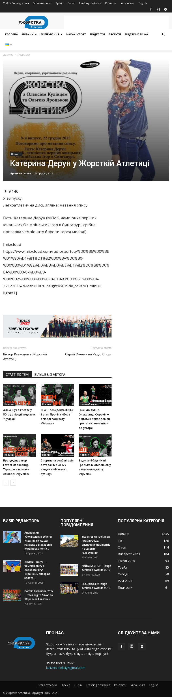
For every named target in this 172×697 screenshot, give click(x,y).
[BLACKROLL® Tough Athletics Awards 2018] (69, 588)
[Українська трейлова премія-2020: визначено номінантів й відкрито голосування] (69, 541)
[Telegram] (165, 9)
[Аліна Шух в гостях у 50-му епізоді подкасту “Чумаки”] (19, 395)
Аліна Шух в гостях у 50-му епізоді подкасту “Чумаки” (19, 414)
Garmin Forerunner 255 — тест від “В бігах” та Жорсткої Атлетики (38, 595)
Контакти (110, 3)
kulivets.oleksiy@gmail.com (65, 668)
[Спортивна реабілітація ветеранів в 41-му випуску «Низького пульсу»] (57, 445)
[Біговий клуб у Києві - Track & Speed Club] (57, 326)
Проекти (115, 34)
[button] (163, 34)
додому (8, 54)
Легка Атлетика (41, 3)
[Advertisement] (116, 22)
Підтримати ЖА (136, 34)
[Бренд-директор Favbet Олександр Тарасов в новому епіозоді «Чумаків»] (19, 445)
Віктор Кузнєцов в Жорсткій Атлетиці (25, 356)
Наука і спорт (76, 34)
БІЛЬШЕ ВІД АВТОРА (49, 374)
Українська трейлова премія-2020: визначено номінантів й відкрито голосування (96, 544)
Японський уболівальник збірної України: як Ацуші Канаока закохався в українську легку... (38, 540)
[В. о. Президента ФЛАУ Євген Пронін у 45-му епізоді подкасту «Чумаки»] (57, 395)
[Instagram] (158, 9)
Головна (11, 34)
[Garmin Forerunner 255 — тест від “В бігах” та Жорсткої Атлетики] (12, 595)
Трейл (59, 3)
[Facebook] (150, 9)
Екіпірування (50, 34)
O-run (71, 3)
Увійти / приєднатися (16, 3)
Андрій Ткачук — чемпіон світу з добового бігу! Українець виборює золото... (37, 570)
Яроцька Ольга (20, 173)
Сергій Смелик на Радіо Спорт (88, 354)
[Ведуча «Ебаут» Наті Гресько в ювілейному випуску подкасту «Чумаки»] (95, 445)
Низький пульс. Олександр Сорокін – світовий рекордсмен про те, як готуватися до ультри (94, 419)
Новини (28, 34)
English (143, 3)
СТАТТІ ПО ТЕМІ (17, 374)
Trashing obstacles (90, 3)
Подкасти (97, 34)
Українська (127, 3)
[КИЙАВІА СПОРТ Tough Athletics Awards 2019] (69, 570)
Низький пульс (89, 404)
